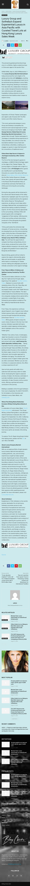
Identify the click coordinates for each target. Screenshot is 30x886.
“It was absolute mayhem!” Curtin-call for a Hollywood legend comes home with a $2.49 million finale (8, 578)
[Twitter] (12, 45)
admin (6, 40)
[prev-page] (3, 644)
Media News (8, 11)
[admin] (3, 41)
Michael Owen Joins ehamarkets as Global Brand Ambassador (18, 617)
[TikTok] (17, 875)
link (23, 438)
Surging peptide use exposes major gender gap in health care (19, 682)
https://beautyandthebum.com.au (15, 605)
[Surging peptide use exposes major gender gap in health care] (6, 683)
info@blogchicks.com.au (14, 864)
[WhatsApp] (20, 45)
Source (4, 554)
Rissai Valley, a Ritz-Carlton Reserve (17, 175)
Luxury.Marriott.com (7, 494)
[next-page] (5, 644)
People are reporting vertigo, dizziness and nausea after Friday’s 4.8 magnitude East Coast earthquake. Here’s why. (15, 729)
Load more (14, 719)
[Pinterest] (16, 45)
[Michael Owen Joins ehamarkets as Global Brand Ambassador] (6, 618)
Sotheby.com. (6, 397)
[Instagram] (13, 875)
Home (3, 11)
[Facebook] (8, 45)
